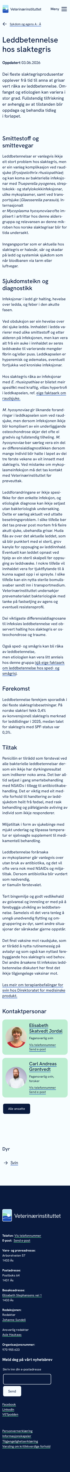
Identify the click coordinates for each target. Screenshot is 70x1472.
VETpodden (10, 1414)
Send (12, 1391)
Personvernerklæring (17, 1431)
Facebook (9, 1404)
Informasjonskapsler (16, 1436)
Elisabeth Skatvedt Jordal (45, 1028)
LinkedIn (8, 1409)
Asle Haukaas (12, 1335)
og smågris (33, 668)
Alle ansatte (16, 1109)
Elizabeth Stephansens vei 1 (22, 1295)
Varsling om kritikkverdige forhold (26, 1446)
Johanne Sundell (14, 1320)
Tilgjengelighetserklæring (20, 1441)
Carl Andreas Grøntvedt (43, 1066)
